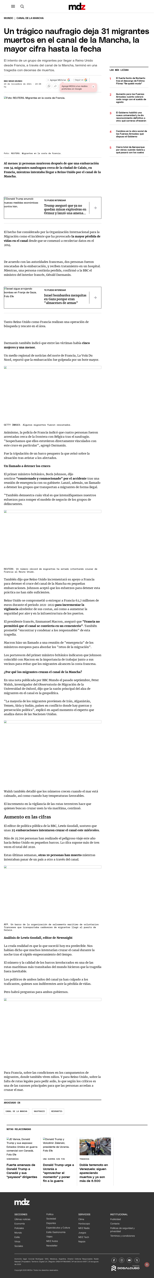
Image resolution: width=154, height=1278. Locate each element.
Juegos (82, 1232)
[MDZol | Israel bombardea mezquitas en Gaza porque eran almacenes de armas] (95, 298)
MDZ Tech (83, 1237)
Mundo (8, 18)
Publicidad (115, 1219)
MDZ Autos (52, 1241)
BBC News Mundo (13, 81)
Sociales (18, 1246)
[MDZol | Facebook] (114, 1260)
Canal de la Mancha (16, 1111)
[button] (13, 6)
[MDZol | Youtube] (129, 1260)
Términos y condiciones (122, 1235)
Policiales (19, 1228)
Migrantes (56, 1111)
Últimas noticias (22, 1219)
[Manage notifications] (147, 1264)
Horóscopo (84, 1223)
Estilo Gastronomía (55, 1232)
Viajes (49, 1236)
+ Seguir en (78, 80)
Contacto (115, 1223)
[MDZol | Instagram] (121, 1260)
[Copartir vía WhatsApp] (49, 86)
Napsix (81, 1241)
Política (49, 1214)
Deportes (51, 1223)
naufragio (39, 1111)
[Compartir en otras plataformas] (55, 86)
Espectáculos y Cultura (58, 1227)
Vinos (17, 1241)
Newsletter (51, 1245)
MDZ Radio (84, 1228)
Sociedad (51, 1218)
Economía (19, 1223)
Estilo (17, 1237)
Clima (81, 1219)
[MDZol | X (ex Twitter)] (137, 1260)
